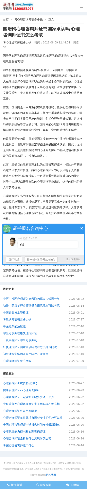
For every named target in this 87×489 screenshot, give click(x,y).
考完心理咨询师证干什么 (18, 445)
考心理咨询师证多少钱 (28, 19)
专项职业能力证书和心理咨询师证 (24, 431)
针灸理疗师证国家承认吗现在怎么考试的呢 (30, 347)
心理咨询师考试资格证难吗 (20, 383)
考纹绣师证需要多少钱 (17, 319)
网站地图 (51, 474)
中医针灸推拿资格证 (16, 312)
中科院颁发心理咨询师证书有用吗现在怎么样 (31, 404)
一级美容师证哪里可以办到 (20, 340)
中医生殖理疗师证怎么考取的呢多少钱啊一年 (31, 298)
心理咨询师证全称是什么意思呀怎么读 (27, 438)
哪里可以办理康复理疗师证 (20, 333)
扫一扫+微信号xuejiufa (41, 259)
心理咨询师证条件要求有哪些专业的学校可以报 (33, 417)
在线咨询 (43, 485)
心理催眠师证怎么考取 (17, 360)
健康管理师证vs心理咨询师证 (21, 390)
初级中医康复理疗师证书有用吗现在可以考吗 (31, 305)
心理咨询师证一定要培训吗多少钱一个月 (28, 397)
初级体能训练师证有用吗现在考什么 (25, 354)
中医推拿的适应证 (14, 326)
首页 (6, 19)
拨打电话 (14, 485)
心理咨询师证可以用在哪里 (20, 410)
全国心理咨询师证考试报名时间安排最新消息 (31, 424)
